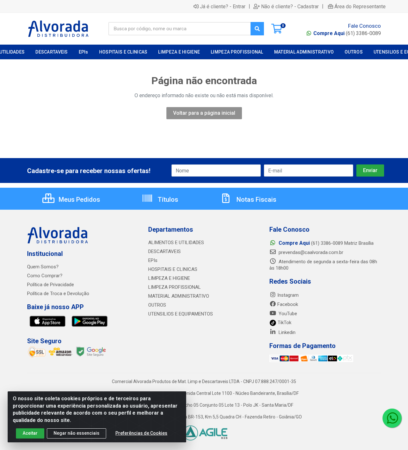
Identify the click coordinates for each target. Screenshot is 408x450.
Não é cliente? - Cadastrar (290, 6)
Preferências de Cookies (141, 433)
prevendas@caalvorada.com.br (310, 252)
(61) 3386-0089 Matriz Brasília (326, 243)
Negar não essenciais (76, 433)
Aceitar (30, 433)
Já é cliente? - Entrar (222, 6)
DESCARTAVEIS (164, 251)
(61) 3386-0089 (347, 33)
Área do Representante (360, 6)
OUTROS (157, 305)
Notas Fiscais (255, 199)
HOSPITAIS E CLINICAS (172, 269)
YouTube (287, 313)
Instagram (288, 295)
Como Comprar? (44, 276)
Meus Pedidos (78, 199)
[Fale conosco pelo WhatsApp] (392, 418)
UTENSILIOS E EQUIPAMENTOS (180, 314)
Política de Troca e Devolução (58, 293)
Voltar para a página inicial (204, 113)
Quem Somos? (43, 267)
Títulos (167, 199)
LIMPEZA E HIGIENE (169, 278)
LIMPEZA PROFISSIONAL (174, 287)
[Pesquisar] (257, 28)
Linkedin (286, 332)
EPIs (152, 260)
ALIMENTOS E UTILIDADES (176, 242)
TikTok (283, 322)
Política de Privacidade (50, 284)
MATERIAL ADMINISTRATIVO (178, 296)
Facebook (287, 304)
